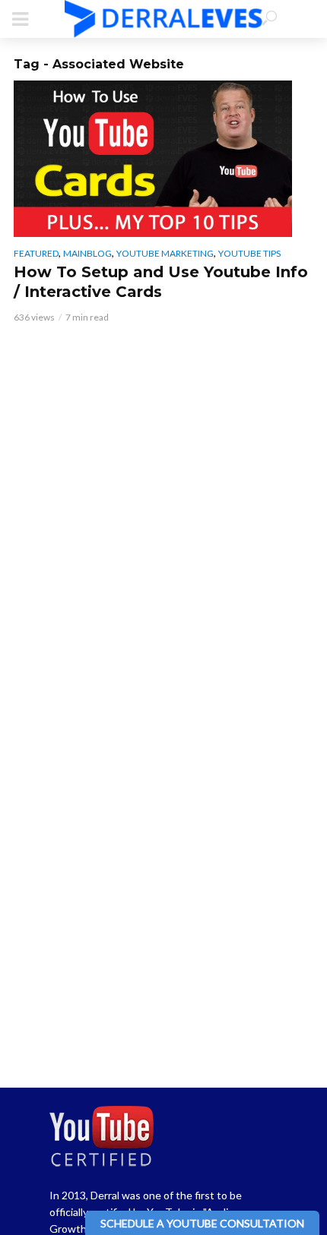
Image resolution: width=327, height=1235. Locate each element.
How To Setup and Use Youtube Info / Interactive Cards (161, 282)
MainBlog (87, 253)
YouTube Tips (249, 253)
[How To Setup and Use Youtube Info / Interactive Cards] (163, 159)
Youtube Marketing (165, 253)
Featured (36, 253)
